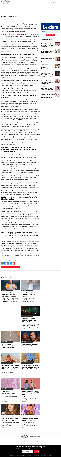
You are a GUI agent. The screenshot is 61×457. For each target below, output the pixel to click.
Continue (37, 451)
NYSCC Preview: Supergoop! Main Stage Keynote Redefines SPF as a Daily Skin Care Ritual (30, 367)
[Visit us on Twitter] (28, 441)
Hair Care (42, 49)
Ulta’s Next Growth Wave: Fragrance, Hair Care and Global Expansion (46, 82)
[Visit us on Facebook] (24, 441)
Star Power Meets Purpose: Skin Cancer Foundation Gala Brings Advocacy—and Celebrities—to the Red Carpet (10, 418)
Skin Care (24, 316)
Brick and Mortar (43, 42)
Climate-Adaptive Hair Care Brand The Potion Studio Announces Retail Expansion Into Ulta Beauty (47, 53)
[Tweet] (11, 263)
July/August (4, 341)
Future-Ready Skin (7, 391)
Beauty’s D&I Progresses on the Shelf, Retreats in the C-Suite (47, 60)
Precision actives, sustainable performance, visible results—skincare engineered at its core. (9, 395)
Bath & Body (43, 71)
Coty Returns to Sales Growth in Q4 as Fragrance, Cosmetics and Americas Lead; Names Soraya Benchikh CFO (48, 96)
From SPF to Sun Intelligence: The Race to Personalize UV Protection (30, 294)
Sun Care (4, 290)
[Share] (5, 263)
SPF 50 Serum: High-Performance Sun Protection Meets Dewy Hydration (10, 346)
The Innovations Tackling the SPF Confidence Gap (30, 345)
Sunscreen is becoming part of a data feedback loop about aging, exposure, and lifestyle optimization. (29, 300)
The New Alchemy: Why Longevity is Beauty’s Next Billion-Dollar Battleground (29, 320)
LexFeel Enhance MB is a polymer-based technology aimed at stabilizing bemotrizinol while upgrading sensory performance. (10, 300)
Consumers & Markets (44, 57)
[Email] (2, 263)
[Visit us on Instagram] (37, 441)
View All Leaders (50, 34)
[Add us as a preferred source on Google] (14, 263)
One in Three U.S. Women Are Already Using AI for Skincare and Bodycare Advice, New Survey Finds (47, 67)
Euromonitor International (14, 34)
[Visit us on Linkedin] (32, 441)
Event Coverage (25, 363)
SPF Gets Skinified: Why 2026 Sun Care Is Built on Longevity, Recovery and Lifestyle (30, 418)
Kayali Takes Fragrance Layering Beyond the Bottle (47, 89)
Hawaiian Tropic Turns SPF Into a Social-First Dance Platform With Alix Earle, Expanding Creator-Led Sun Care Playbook (10, 367)
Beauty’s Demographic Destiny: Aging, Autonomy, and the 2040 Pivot (30, 393)
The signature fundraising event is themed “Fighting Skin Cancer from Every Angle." (10, 424)
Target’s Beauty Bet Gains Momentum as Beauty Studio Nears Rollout (47, 45)
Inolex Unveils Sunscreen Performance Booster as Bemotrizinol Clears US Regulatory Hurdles (9, 294)
